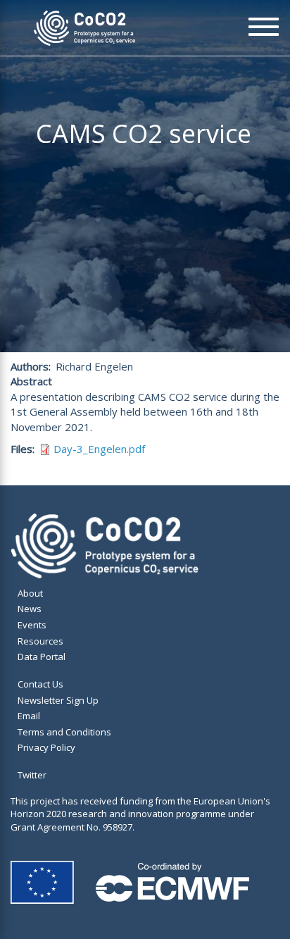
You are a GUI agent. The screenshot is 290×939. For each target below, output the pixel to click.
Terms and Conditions (64, 732)
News (30, 608)
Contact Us (40, 684)
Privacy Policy (46, 747)
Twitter (32, 775)
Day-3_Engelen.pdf (99, 449)
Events (32, 624)
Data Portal (41, 656)
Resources (40, 641)
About (30, 593)
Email (29, 715)
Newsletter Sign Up (58, 700)
